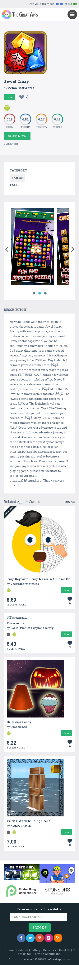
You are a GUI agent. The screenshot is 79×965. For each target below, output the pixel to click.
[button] (6, 248)
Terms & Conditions (46, 954)
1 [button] (34, 293)
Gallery (36, 950)
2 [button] (39, 293)
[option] (33, 247)
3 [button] (45, 293)
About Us (64, 950)
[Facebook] (21, 938)
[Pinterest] (39, 938)
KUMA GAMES (20, 826)
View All (69, 501)
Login (73, 4)
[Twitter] (30, 938)
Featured (22, 950)
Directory (49, 950)
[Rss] (58, 938)
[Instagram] (48, 938)
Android (17, 178)
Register (61, 4)
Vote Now (17, 136)
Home (9, 950)
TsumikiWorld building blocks (28, 821)
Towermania (15, 623)
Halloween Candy (19, 722)
